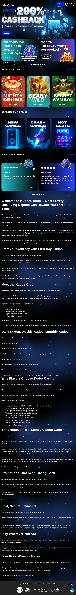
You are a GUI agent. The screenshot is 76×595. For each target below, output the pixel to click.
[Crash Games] (38, 133)
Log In (61, 4)
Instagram (71, 585)
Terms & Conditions (35, 584)
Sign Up (71, 4)
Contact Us (71, 590)
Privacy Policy (47, 584)
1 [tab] (31, 70)
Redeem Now (47, 56)
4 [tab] (40, 70)
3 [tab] (37, 70)
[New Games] (13, 133)
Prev (68, 69)
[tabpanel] (19, 50)
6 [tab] (44, 70)
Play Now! (8, 56)
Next (73, 69)
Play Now (6, 33)
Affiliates (55, 584)
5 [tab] (42, 70)
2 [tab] (33, 70)
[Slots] (63, 133)
